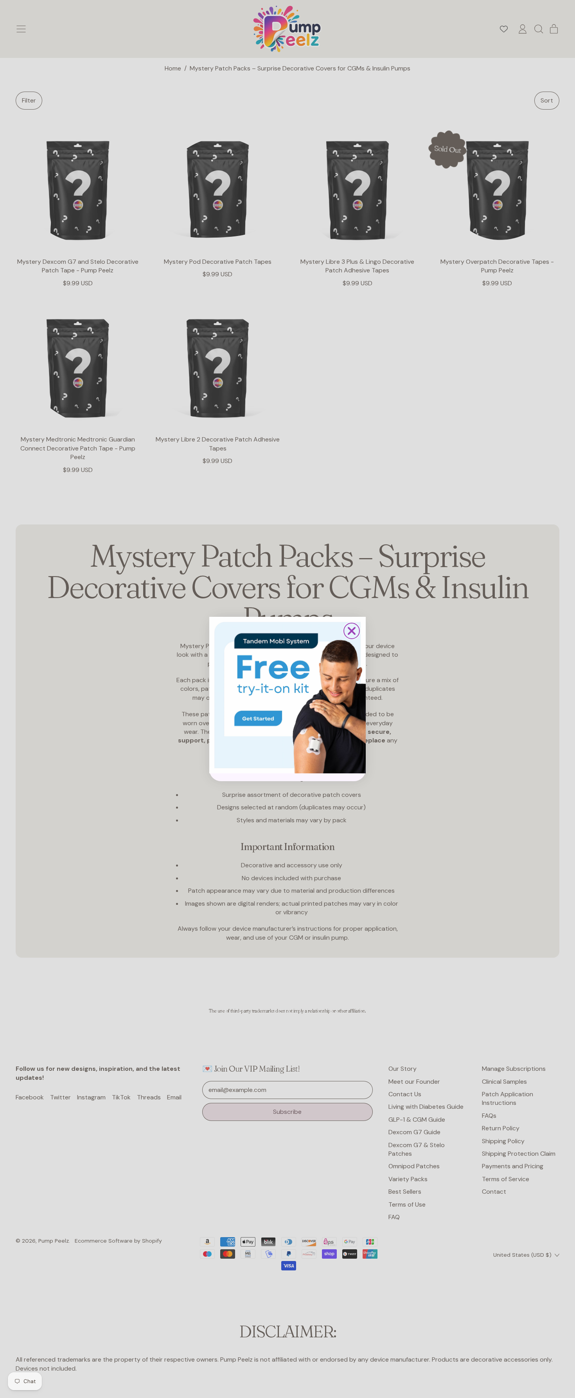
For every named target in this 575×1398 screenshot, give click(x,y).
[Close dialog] (351, 631)
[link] (287, 695)
